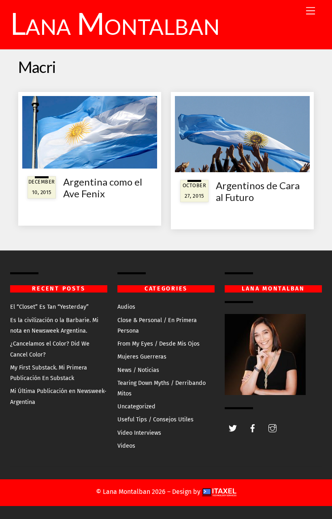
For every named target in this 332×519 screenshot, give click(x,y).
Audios (126, 306)
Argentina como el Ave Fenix (102, 187)
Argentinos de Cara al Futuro (258, 191)
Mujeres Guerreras (141, 356)
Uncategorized (136, 406)
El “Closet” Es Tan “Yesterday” (49, 306)
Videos (126, 445)
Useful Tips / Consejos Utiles (155, 419)
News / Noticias (138, 370)
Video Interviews (139, 432)
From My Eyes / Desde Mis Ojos (158, 343)
